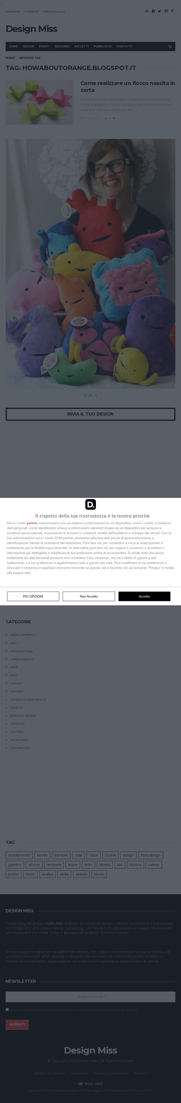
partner (32, 523)
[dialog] (90, 551)
